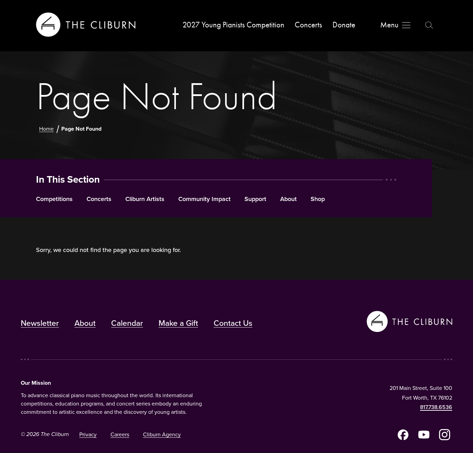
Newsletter (40, 323)
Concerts (308, 24)
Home (46, 129)
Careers (119, 434)
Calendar (127, 323)
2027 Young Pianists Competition (233, 24)
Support (255, 199)
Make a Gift (178, 323)
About (288, 199)
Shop (318, 199)
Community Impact (204, 199)
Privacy (88, 434)
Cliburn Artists (144, 199)
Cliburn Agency (162, 434)
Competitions (54, 199)
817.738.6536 (436, 407)
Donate (343, 24)
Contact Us (233, 323)
